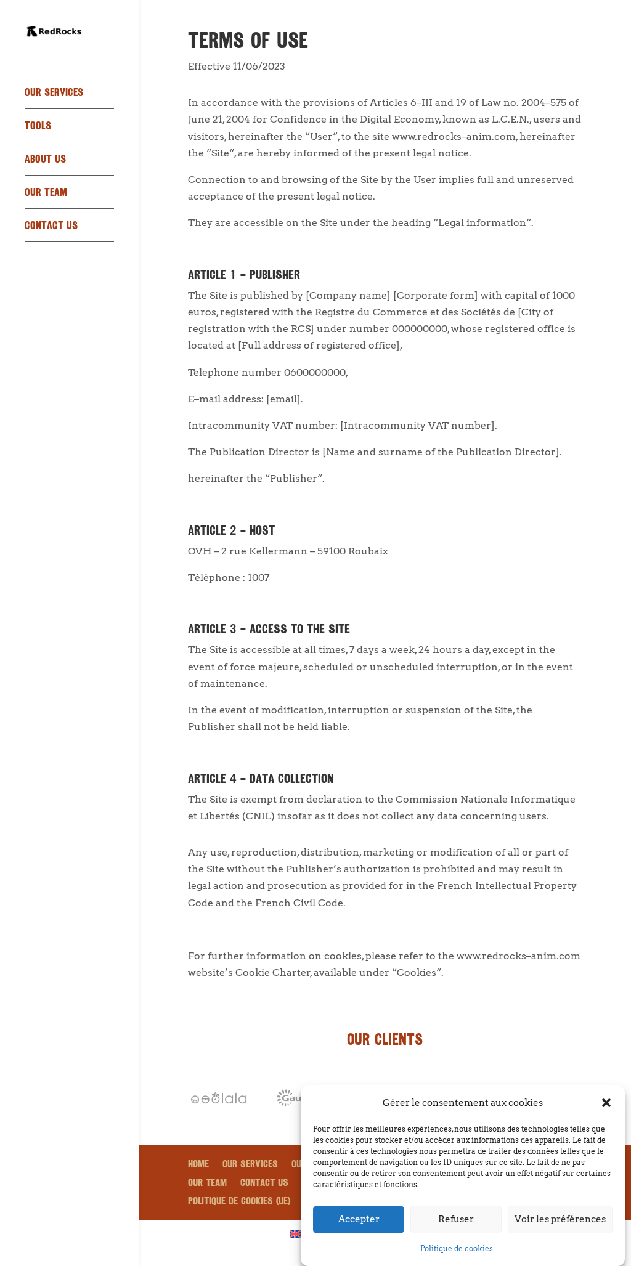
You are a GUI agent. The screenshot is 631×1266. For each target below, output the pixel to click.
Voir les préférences (560, 1219)
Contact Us (51, 227)
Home (198, 1165)
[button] (606, 1103)
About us (45, 160)
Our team (46, 194)
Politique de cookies (456, 1248)
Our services (54, 94)
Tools (38, 127)
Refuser (456, 1219)
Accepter (359, 1219)
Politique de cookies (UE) (239, 1202)
